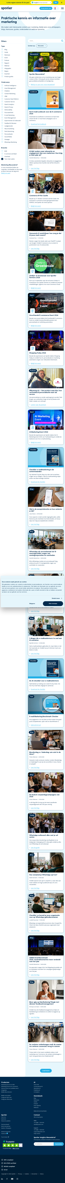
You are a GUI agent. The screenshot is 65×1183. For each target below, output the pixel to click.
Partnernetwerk (5, 1124)
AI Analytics (37, 1092)
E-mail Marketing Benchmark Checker (46, 710)
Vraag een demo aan (6, 1097)
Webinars (36, 1107)
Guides (35, 1102)
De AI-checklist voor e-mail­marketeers (46, 675)
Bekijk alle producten (6, 1092)
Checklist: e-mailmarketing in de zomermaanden (46, 465)
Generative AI (37, 1088)
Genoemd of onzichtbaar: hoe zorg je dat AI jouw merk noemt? (46, 231)
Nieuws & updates (5, 1121)
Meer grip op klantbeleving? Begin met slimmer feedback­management (46, 1000)
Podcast (36, 1103)
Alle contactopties (38, 1117)
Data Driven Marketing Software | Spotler (6, 8)
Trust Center (4, 1137)
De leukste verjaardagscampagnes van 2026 (46, 791)
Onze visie (36, 1084)
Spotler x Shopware (6, 1128)
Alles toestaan (53, 603)
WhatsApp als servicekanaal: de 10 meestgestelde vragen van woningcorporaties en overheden (46, 550)
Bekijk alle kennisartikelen (40, 1111)
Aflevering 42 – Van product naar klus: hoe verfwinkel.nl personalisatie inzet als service (46, 387)
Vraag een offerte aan (6, 1099)
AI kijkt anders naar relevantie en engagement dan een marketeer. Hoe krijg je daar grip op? (46, 150)
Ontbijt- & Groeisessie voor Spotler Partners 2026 (46, 271)
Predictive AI (37, 1090)
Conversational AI (38, 1086)
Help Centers (37, 1133)
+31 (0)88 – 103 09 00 (39, 1122)
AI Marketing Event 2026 (46, 427)
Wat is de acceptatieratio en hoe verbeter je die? (46, 507)
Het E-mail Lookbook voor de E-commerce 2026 (46, 108)
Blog (35, 1098)
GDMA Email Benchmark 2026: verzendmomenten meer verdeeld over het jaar (46, 956)
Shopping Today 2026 (46, 348)
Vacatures (4, 1133)
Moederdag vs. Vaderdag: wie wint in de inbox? (46, 750)
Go (56, 2)
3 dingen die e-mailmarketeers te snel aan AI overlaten (46, 636)
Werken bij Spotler (5, 1131)
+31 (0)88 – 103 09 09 (39, 1130)
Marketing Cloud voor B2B (7, 1084)
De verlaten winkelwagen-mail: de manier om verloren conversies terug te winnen (46, 1042)
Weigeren (32, 603)
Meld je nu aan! (5, 173)
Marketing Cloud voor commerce (9, 1086)
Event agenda (37, 1105)
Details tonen (56, 598)
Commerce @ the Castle (46, 190)
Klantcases (36, 1100)
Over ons (3, 1117)
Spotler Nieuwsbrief (46, 69)
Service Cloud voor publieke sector (10, 1088)
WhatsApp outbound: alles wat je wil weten (46, 831)
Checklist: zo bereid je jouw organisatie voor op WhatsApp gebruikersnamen (46, 913)
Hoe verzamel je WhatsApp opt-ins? (46, 871)
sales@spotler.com (38, 1124)
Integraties (4, 1090)
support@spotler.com (39, 1131)
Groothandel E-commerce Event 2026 (46, 310)
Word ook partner (5, 1126)
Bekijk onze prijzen (6, 1095)
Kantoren (3, 1119)
